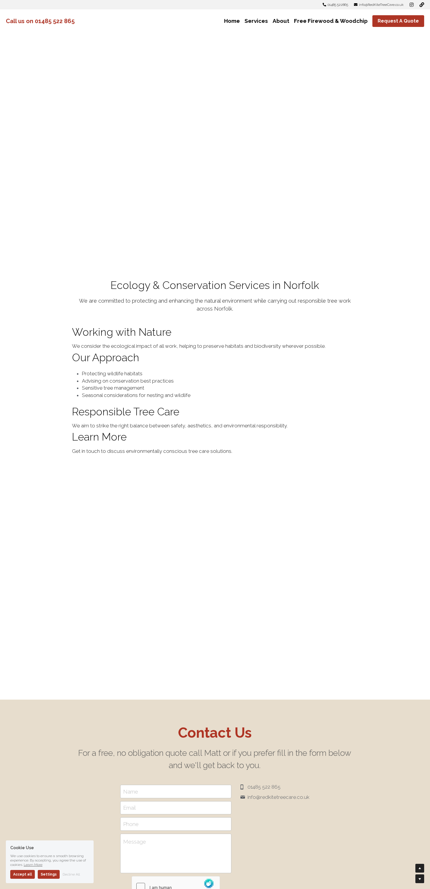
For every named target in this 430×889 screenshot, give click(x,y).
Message (134, 842)
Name (130, 791)
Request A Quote (398, 21)
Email (129, 808)
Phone (131, 824)
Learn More (33, 865)
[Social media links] (412, 4)
